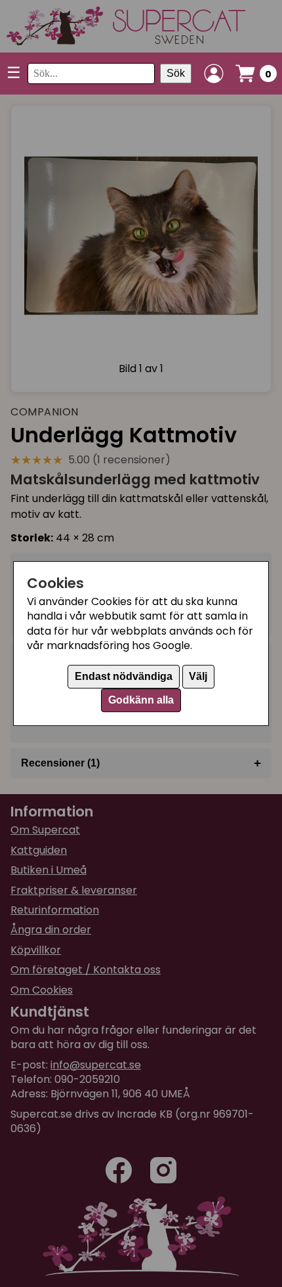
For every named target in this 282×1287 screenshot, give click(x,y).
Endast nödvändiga (123, 676)
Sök (176, 73)
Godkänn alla (141, 700)
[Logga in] (213, 73)
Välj (198, 676)
